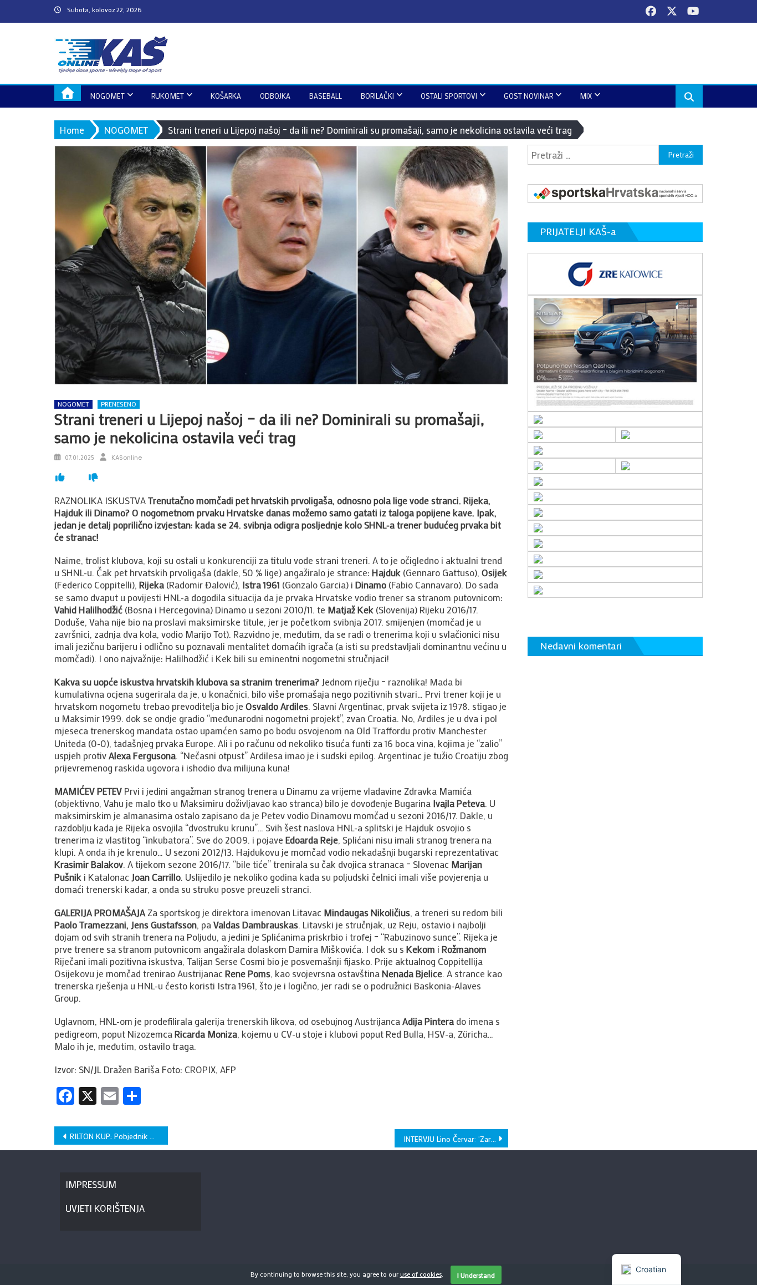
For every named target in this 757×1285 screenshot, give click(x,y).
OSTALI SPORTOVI (449, 95)
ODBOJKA (275, 95)
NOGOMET (107, 95)
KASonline (126, 457)
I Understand (476, 1275)
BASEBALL (325, 95)
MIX (586, 95)
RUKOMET (167, 95)
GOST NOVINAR (528, 95)
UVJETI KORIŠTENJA (105, 1208)
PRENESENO (118, 404)
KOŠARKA (226, 95)
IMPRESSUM (90, 1184)
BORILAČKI (377, 95)
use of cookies (421, 1273)
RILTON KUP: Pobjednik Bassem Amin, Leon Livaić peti (119, 1136)
